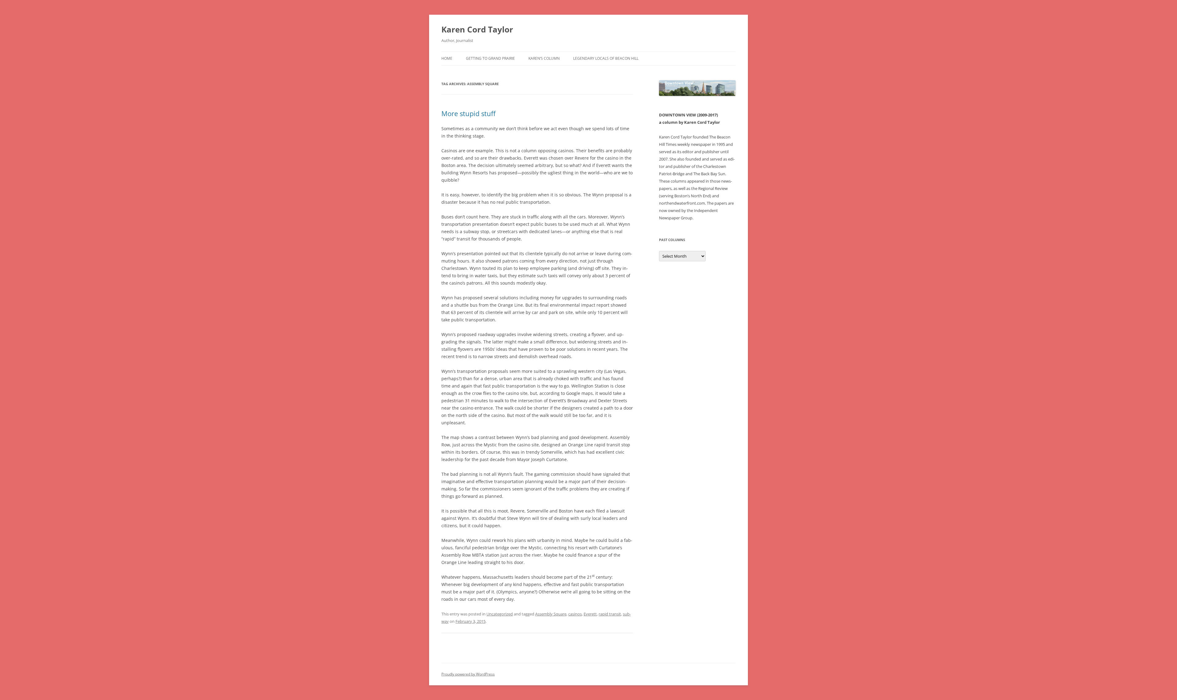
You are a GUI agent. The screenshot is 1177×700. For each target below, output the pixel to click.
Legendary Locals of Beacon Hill (605, 58)
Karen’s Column (544, 58)
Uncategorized (499, 614)
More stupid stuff (468, 113)
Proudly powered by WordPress (468, 674)
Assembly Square (550, 614)
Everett (590, 614)
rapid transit (610, 614)
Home (446, 58)
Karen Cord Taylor (477, 29)
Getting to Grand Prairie (490, 58)
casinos (575, 614)
